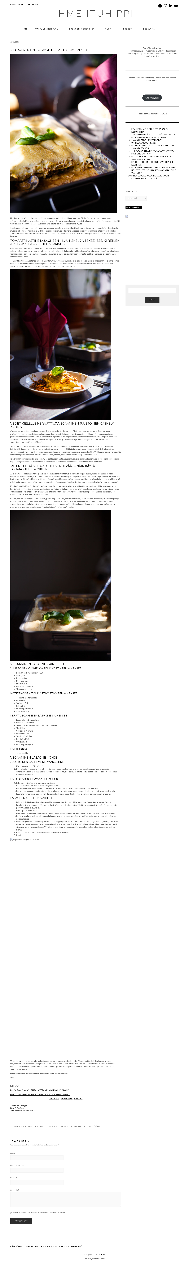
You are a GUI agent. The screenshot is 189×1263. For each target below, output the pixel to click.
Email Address (17, 1166)
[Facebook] (160, 5)
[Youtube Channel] (176, 5)
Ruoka (109, 29)
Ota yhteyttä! (152, 97)
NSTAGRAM (66, 1098)
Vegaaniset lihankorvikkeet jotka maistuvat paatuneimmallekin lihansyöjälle (57, 1126)
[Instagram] (165, 5)
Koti (24, 29)
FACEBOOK (54, 1098)
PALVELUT (22, 4)
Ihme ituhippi (94, 13)
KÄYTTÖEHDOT (17, 1246)
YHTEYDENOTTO (35, 4)
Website (14, 1178)
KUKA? (13, 4)
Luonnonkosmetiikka (82, 29)
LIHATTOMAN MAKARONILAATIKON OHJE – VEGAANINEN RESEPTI (40, 1094)
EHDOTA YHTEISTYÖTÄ (71, 1246)
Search (152, 300)
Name (13, 1153)
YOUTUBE (78, 1098)
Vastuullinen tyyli (47, 29)
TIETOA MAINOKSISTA (49, 1246)
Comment (14, 1190)
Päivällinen (18, 1110)
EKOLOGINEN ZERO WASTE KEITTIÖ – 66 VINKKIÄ (153, 167)
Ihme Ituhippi (22, 1106)
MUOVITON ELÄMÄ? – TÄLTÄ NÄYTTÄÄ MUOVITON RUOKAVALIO (40, 1090)
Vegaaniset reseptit (29, 1110)
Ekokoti (128, 29)
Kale (103, 1254)
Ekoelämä (149, 29)
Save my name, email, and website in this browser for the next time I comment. (39, 1212)
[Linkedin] (170, 5)
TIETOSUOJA (32, 1246)
